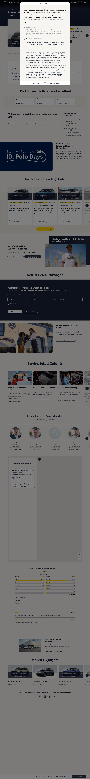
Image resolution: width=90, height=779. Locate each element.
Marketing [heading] (28, 50)
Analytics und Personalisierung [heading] (34, 38)
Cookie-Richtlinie (42, 19)
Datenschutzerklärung (58, 19)
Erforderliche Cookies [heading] (31, 27)
